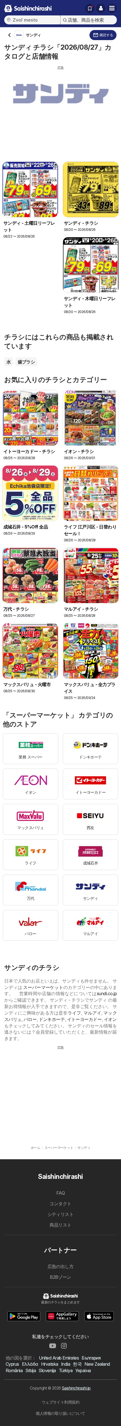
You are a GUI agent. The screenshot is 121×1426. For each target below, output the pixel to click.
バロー (30, 1019)
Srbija (30, 1370)
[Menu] (112, 8)
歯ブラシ (26, 362)
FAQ (60, 1193)
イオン (110, 1019)
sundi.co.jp (107, 993)
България (91, 1358)
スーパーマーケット (43, 987)
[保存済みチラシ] (90, 8)
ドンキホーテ (52, 1019)
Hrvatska (49, 1364)
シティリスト (61, 1214)
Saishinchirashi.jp (76, 1388)
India (65, 1364)
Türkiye (66, 1370)
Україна (83, 1370)
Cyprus (12, 1364)
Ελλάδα (30, 1364)
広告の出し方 (61, 1266)
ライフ (74, 1013)
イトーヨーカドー (84, 1019)
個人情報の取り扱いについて (60, 1413)
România (14, 1370)
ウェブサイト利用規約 (61, 1402)
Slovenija (47, 1370)
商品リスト (60, 1225)
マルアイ (92, 1013)
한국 (77, 1364)
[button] (101, 8)
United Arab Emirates (59, 1358)
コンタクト (60, 1203)
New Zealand (97, 1364)
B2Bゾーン (60, 1277)
